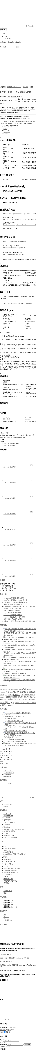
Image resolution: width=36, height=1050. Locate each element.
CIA (1, 689)
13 (9, 755)
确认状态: (28, 321)
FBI (14, 689)
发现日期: (28, 417)
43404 (5, 382)
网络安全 (20, 699)
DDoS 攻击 (10, 689)
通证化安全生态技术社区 (11, 837)
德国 (11, 697)
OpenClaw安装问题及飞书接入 (12, 615)
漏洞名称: (6, 270)
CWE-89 (5, 179)
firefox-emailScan (8, 771)
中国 (7, 692)
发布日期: (6, 275)
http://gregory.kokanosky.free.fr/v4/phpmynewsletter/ (18, 303)
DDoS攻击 (5, 689)
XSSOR (5, 866)
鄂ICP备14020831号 (6, 961)
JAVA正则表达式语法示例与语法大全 (14, 854)
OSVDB (5, 133)
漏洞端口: (6, 324)
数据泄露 (28, 697)
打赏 (6, 433)
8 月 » (6, 763)
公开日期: (6, 417)
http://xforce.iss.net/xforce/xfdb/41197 (13, 254)
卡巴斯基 (26, 695)
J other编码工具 (8, 852)
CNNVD (6, 130)
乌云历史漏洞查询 (9, 831)
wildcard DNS (7, 863)
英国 (12, 703)
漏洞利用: (6, 396)
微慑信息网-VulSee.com (14, 87)
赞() (2, 433)
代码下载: (28, 326)
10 (4, 755)
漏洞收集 (25, 87)
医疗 (22, 695)
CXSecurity (6, 817)
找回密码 (18, 42)
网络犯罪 (31, 699)
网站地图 (26, 958)
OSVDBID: (6, 380)
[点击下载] (28, 328)
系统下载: (6, 327)
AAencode (6, 845)
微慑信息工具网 (8, 879)
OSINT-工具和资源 (9, 823)
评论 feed (6, 919)
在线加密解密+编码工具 (10, 872)
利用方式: (29, 386)
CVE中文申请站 (8, 816)
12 (8, 755)
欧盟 (3, 699)
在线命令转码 (7, 874)
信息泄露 (30, 692)
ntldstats (5, 806)
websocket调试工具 (9, 861)
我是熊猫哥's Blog (8, 835)
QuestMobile (7, 774)
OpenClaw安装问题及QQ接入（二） (14, 617)
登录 (4, 915)
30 (2, 761)
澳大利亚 (7, 699)
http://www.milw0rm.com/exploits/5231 (14, 247)
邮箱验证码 (3, 1044)
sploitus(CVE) (7, 776)
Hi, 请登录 (3, 42)
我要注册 (11, 42)
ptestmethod (6, 824)
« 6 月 (1, 763)
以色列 (11, 692)
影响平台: (6, 319)
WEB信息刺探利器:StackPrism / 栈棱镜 (15, 600)
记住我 (8, 1032)
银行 (3, 705)
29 (1, 761)
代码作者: (28, 324)
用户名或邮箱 (4, 1027)
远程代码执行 (21, 703)
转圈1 (5, 893)
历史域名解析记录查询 (10, 870)
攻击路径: (6, 278)
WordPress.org (7, 920)
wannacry (2, 692)
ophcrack (6, 857)
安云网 (5, 833)
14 (11, 755)
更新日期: (28, 275)
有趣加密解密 (7, 891)
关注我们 (6, 36)
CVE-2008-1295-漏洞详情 (15, 92)
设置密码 (3, 1047)
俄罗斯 (16, 692)
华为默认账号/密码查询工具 (12, 868)
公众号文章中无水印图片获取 (12, 619)
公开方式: (29, 396)
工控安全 (3, 697)
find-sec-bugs (7, 819)
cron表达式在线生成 (9, 848)
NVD (5, 129)
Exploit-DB (6, 132)
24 (4, 759)
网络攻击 (26, 699)
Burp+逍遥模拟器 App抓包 (11, 610)
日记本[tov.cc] (7, 783)
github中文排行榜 (8, 773)
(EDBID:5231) (7, 316)
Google (16, 689)
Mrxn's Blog (6, 821)
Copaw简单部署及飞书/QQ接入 (13, 613)
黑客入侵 (10, 705)
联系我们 (10, 954)
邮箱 (1, 1042)
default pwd (6, 850)
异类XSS (6, 877)
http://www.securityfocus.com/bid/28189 (14, 241)
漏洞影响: (6, 392)
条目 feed (6, 917)
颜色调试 (6, 883)
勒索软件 (16, 695)
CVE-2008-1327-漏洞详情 (7, 445)
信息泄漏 (22, 692)
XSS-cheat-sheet (8, 865)
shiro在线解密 (7, 859)
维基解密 (13, 699)
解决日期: (28, 421)
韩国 (6, 705)
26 (8, 759)
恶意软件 (16, 697)
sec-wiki (5, 826)
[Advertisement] (18, 67)
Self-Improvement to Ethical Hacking (13, 829)
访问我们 (3, 954)
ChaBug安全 (7, 814)
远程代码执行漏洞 (30, 703)
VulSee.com (27, 689)
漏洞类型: (28, 273)
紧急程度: (6, 273)
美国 (7, 702)
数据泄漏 (22, 697)
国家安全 (30, 695)
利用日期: (6, 421)
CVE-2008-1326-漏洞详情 (7, 443)
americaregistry (7, 804)
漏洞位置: (6, 387)
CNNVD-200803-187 (23, 118)
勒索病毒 (10, 695)
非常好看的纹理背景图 (10, 881)
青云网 (32, 797)
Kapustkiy (21, 689)
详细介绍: (6, 280)
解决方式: (29, 393)
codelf (5, 846)
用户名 (2, 1040)
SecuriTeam (6, 827)
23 (2, 759)
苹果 (16, 703)
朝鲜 (32, 697)
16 (2, 757)
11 (6, 755)
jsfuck (5, 856)
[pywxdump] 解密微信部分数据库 (13, 598)
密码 (7, 1030)
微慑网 (9, 38)
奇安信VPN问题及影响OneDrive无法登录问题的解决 (19, 621)
